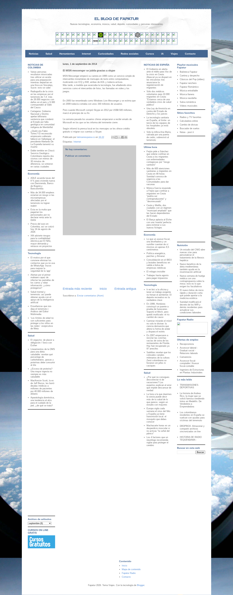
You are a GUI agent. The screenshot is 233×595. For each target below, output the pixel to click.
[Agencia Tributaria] (158, 43)
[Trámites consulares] (142, 43)
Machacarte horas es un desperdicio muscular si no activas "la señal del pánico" (158, 429)
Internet (86, 53)
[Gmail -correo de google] (58, 36)
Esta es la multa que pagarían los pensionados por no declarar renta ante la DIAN (41, 214)
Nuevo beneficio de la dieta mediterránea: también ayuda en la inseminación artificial (190, 268)
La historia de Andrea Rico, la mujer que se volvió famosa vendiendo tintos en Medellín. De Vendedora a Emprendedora (192, 400)
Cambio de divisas (189, 124)
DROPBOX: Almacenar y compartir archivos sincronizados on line (192, 429)
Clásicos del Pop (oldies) (192, 79)
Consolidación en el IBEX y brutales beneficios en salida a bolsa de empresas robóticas (159, 264)
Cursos (150, 53)
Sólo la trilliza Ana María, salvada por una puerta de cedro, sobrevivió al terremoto (159, 136)
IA (162, 53)
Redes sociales (130, 53)
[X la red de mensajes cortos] (79, 36)
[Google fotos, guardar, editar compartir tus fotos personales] (111, 36)
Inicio (103, 288)
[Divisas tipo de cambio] (164, 36)
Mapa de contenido (131, 569)
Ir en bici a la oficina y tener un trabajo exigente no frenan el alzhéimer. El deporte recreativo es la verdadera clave (159, 294)
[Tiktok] (95, 36)
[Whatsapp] (121, 36)
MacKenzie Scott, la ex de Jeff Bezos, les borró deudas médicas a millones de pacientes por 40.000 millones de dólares (42, 387)
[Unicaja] (84, 43)
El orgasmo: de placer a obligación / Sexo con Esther (42, 343)
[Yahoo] (63, 36)
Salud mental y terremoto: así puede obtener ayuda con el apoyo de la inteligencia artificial (42, 297)
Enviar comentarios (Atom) (90, 295)
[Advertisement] (99, 261)
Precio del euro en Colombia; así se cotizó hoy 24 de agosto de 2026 (42, 228)
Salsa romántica (188, 102)
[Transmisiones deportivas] (174, 43)
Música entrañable (189, 90)
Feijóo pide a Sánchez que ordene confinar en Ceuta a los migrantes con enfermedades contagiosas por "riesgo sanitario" (158, 158)
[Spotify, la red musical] (100, 36)
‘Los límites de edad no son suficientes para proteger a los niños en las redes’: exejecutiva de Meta (42, 323)
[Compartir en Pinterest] (126, 137)
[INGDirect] (90, 43)
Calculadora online (189, 121)
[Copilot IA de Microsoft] (142, 36)
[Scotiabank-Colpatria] (116, 43)
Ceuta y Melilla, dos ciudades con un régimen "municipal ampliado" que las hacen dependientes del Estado (159, 210)
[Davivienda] (111, 43)
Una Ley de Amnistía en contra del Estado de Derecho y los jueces (158, 111)
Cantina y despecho (189, 75)
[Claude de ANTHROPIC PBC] (148, 36)
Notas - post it (187, 132)
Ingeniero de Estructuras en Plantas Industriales (192, 371)
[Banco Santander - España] (58, 43)
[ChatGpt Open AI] (137, 36)
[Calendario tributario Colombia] (153, 43)
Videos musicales (188, 105)
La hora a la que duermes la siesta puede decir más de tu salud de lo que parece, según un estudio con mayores (159, 399)
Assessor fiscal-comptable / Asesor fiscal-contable (189, 363)
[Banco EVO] (95, 43)
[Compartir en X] (119, 137)
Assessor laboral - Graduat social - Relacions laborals (189, 350)
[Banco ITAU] (132, 43)
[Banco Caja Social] (121, 43)
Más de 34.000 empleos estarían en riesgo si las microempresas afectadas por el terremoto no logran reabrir (42, 199)
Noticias (33, 53)
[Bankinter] (74, 43)
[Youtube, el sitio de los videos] (105, 36)
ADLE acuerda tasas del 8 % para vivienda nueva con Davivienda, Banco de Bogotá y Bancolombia (43, 183)
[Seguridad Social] (169, 43)
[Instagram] (90, 36)
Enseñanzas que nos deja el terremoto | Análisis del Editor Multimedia (41, 310)
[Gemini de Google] (132, 36)
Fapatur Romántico (189, 87)
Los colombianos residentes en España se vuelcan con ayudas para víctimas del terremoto (192, 416)
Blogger (140, 585)
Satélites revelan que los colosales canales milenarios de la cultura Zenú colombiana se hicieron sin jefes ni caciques (159, 359)
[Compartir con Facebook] (122, 137)
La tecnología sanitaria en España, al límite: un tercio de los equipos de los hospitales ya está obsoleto (158, 122)
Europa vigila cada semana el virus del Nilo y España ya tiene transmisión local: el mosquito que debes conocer (158, 415)
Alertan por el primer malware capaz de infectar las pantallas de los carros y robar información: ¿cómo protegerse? (42, 281)
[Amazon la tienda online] (174, 36)
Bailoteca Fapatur (188, 72)
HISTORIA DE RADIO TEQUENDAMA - (191, 438)
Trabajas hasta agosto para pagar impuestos (158, 276)
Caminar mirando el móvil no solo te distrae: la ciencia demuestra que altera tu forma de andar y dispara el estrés (159, 326)
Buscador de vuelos (189, 128)
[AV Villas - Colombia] (100, 43)
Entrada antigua (125, 288)
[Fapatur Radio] (192, 333)
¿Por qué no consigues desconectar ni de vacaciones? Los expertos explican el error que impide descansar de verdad (159, 384)
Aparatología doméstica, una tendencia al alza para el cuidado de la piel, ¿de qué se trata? (43, 401)
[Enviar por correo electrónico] (113, 137)
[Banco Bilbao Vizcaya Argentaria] (79, 43)
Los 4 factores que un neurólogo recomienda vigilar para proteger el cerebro (157, 441)
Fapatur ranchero (188, 83)
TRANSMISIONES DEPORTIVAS (189, 386)
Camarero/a (185, 357)
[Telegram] (116, 36)
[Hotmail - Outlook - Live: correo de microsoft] (68, 36)
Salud (49, 53)
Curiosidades (106, 53)
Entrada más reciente (77, 288)
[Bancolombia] (105, 43)
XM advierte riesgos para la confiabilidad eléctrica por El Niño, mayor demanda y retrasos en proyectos (41, 240)
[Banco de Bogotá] (127, 43)
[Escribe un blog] (116, 137)
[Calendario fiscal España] (164, 43)
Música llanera (187, 94)
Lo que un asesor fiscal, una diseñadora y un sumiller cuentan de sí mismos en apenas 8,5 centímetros (158, 244)
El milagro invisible (156, 271)
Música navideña (188, 98)
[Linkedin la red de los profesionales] (74, 36)
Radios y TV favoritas (190, 117)
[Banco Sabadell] (68, 43)
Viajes (174, 53)
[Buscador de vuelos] (158, 36)
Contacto (190, 53)
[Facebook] (84, 36)
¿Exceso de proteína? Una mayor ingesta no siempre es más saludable (41, 372)
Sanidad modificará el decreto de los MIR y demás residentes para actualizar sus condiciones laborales (191, 307)
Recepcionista (187, 344)
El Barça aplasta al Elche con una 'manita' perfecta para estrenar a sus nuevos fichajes (159, 223)
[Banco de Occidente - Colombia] (137, 43)
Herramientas (67, 53)
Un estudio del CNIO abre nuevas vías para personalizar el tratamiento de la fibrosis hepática (192, 254)
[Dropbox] (127, 36)
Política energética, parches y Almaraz (156, 254)
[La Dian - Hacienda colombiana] (148, 43)
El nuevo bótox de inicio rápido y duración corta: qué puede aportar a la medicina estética (191, 294)
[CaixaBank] (63, 43)
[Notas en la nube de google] (153, 36)
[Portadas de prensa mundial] (169, 36)
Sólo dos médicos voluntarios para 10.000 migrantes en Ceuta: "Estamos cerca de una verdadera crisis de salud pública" (159, 98)
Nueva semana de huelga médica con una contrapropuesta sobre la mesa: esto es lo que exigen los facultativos (192, 281)
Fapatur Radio (129, 573)
